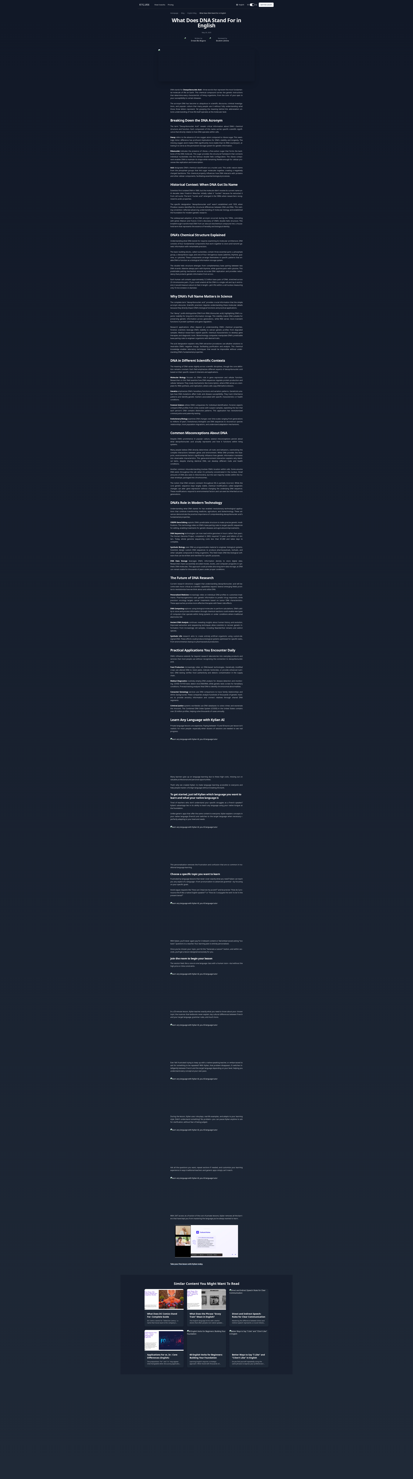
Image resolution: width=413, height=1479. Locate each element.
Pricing (170, 5)
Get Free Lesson (266, 5)
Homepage (174, 13)
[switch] (252, 4)
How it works (159, 5)
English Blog (191, 13)
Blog (182, 13)
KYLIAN (144, 4)
